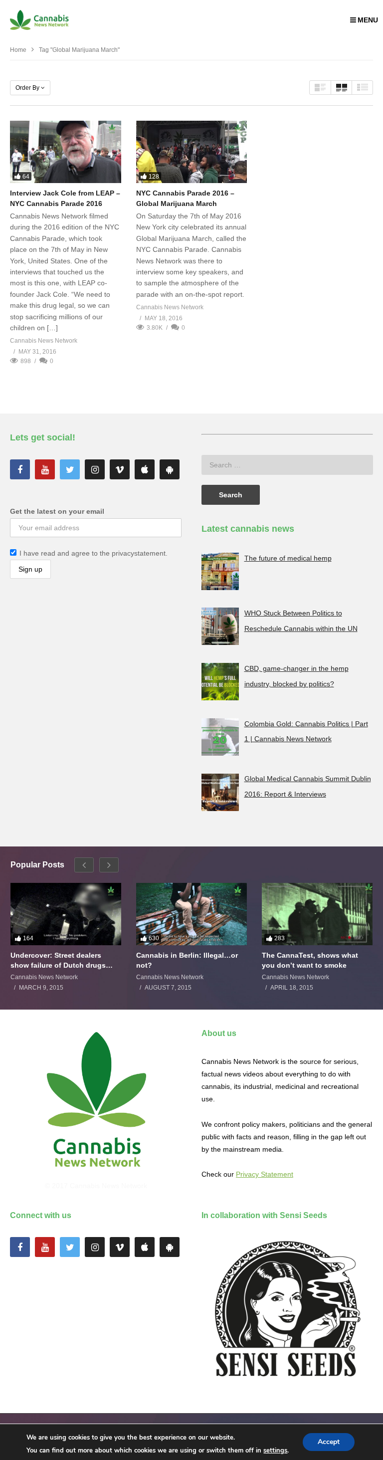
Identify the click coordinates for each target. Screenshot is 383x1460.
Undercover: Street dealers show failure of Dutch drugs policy (58, 960)
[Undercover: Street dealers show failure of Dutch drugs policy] (65, 914)
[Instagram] (95, 469)
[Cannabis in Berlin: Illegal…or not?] (191, 914)
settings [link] (275, 1450)
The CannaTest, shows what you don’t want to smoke (310, 960)
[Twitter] (70, 469)
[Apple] (145, 469)
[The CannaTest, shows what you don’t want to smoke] (317, 914)
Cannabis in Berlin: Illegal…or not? (187, 960)
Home (18, 49)
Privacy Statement (264, 1174)
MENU (368, 20)
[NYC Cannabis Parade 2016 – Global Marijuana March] (191, 152)
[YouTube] (45, 469)
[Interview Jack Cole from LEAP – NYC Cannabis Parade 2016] (65, 152)
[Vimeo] (120, 469)
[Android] (170, 469)
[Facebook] (20, 469)
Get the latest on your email (57, 511)
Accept (329, 1442)
